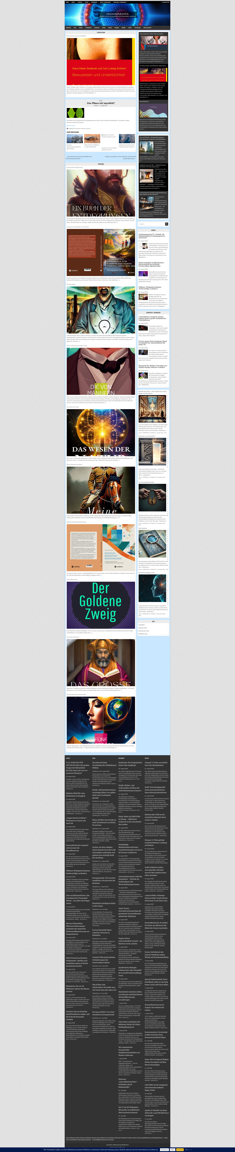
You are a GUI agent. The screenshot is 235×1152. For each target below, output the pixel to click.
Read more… (130, 836)
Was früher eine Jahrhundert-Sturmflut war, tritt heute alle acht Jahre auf (104, 983)
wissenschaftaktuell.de (117, 13)
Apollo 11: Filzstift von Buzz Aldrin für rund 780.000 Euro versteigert (157, 1109)
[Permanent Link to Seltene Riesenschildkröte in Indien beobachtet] (92, 142)
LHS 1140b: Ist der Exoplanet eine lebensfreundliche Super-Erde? (156, 1083)
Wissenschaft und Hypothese (75, 575)
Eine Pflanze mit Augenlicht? (101, 106)
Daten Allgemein (147, 28)
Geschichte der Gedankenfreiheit (76, 690)
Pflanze (83, 132)
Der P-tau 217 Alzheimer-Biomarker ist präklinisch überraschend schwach (129, 1106)
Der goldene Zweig (72, 228)
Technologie (88, 28)
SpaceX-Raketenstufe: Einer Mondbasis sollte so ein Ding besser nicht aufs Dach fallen (156, 978)
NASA (75, 28)
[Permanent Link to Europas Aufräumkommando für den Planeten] (75, 142)
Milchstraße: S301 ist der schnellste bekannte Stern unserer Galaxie (155, 813)
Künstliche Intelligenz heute (147, 563)
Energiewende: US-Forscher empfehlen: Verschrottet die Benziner (103, 876)
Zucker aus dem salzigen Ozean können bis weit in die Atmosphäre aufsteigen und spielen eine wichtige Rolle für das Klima (104, 849)
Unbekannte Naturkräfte (74, 460)
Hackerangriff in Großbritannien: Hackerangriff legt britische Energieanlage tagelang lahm (151, 254)
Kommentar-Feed (144, 621)
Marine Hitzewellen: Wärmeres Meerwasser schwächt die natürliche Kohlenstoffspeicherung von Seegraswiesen (77, 925)
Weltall (81, 28)
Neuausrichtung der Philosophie (76, 401)
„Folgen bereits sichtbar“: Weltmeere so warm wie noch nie (76, 816)
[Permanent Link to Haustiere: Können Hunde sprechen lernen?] (110, 144)
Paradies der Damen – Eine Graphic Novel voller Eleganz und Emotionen (152, 383)
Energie (110, 28)
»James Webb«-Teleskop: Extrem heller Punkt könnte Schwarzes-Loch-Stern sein (156, 894)
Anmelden (142, 615)
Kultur (86, 2)
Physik (103, 28)
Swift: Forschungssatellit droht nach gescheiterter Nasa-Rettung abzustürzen (156, 786)
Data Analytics (143, 518)
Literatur (80, 2)
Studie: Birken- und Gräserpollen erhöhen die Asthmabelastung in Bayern (130, 784)
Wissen (73, 2)
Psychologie (137, 28)
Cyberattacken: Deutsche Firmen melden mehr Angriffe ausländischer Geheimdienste (152, 309)
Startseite (68, 28)
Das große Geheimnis (73, 286)
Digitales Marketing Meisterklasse (76, 171)
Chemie (130, 28)
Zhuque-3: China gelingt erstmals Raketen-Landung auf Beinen (156, 838)
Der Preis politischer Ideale (74, 633)
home (67, 2)
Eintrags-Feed (143, 618)
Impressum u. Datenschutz (119, 2)
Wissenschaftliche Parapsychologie (77, 36)
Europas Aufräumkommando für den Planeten (74, 150)
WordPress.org (143, 624)
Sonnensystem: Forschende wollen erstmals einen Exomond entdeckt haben (156, 1031)
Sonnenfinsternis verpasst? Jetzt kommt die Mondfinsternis (77, 844)
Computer (96, 28)
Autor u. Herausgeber (105, 2)
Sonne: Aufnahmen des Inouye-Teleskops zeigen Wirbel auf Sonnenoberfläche (157, 950)
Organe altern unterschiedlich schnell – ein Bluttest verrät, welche (130, 937)
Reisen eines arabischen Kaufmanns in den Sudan (81, 518)
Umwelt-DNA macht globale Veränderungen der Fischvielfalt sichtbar (103, 956)
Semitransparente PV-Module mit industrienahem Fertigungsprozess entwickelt (152, 226)
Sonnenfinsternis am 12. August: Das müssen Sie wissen (154, 1003)
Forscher (78, 132)
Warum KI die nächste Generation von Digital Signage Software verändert (153, 357)
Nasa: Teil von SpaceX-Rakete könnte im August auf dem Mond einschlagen (157, 1058)
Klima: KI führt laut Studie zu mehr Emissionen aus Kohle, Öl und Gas (104, 818)
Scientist (96, 109)
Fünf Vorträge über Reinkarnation (76, 343)
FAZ (74, 132)
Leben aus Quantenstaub (147, 95)
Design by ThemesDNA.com (117, 1143)
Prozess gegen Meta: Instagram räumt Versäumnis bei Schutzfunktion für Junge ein (153, 333)
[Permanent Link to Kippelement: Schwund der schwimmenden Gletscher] (127, 142)
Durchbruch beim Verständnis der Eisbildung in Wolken (104, 761)
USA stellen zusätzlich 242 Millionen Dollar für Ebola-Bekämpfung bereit (130, 1020)
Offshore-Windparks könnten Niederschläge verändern (150, 278)
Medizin (123, 28)
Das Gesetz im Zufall (145, 34)
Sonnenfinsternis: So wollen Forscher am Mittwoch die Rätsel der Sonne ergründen (156, 921)
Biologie (117, 28)
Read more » (162, 421)
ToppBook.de (94, 2)
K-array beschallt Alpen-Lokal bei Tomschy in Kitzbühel (102, 928)
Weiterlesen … (143, 247)
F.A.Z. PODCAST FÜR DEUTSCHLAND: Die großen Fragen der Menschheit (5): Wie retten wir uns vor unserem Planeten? (77, 764)
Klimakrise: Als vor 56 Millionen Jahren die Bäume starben (77, 985)
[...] (74, 96)
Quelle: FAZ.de (71, 129)
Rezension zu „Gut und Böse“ (147, 426)
